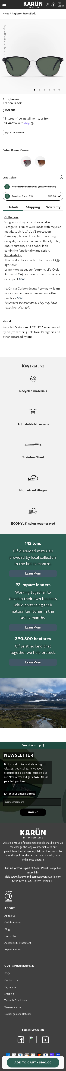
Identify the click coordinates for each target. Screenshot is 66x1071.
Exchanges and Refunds (18, 1013)
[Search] (47, 4)
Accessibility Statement (17, 942)
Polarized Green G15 (34, 196)
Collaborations (12, 922)
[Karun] (33, 4)
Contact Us (11, 980)
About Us (9, 915)
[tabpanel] (33, 56)
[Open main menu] (4, 4)
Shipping (9, 993)
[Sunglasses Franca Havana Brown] (40, 161)
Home (6, 13)
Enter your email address (19, 794)
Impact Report (12, 949)
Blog (7, 929)
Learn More (33, 573)
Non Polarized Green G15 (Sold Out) (34, 186)
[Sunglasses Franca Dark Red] (26, 161)
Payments (10, 987)
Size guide (17, 132)
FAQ (7, 973)
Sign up (33, 812)
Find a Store (11, 936)
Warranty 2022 (12, 1007)
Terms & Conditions (15, 1000)
